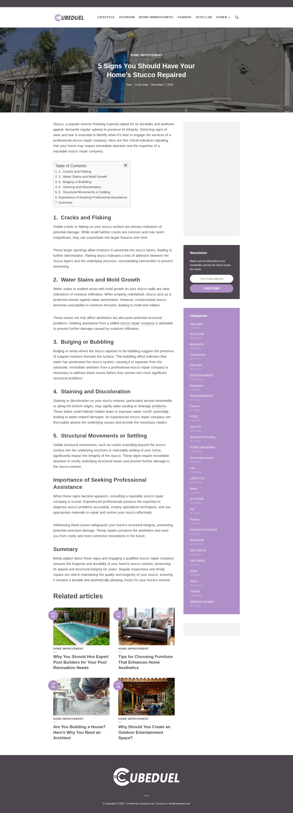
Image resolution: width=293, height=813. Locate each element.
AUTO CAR (204, 17)
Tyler (129, 84)
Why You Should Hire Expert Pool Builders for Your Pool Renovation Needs (81, 662)
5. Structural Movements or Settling (84, 192)
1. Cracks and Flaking (74, 171)
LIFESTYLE (106, 17)
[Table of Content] (125, 165)
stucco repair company (137, 323)
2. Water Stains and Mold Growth (82, 176)
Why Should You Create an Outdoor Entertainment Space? (144, 732)
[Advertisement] (211, 179)
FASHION (184, 17)
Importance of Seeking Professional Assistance (92, 197)
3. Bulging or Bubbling (74, 182)
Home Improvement (146, 55)
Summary (65, 202)
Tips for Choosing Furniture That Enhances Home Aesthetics (145, 662)
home (156, 450)
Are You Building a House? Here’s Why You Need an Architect (79, 732)
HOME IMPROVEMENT (156, 17)
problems (159, 406)
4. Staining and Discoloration (79, 187)
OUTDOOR (127, 17)
